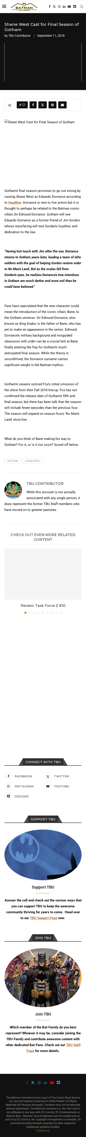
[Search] (81, 6)
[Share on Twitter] (42, 104)
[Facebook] (49, 6)
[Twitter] (54, 6)
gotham (12, 461)
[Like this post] (23, 104)
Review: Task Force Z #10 (43, 606)
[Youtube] (69, 6)
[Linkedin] (64, 6)
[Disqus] (43, 676)
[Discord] (74, 6)
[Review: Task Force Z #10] (43, 574)
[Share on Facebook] (33, 104)
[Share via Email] (62, 104)
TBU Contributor (19, 35)
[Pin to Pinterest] (52, 104)
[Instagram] (59, 6)
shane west (33, 461)
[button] (8, 581)
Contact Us (43, 1130)
